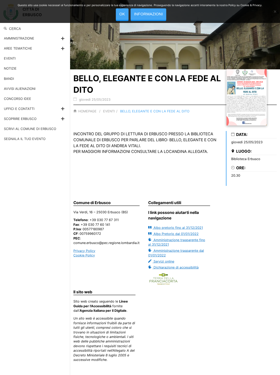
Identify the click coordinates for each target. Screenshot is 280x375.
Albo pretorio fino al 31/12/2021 (178, 228)
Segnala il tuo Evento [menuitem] (25, 139)
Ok (122, 14)
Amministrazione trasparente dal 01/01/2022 (176, 252)
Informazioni (148, 14)
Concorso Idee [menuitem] (17, 99)
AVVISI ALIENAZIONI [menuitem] (19, 89)
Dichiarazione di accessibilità (176, 267)
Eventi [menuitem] (10, 58)
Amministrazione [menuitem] (19, 38)
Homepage (87, 111)
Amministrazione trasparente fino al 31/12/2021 (176, 242)
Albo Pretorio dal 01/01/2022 (176, 234)
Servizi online (163, 261)
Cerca (14, 28)
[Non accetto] (275, 11)
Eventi (109, 111)
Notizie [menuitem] (10, 68)
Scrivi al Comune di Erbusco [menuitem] (30, 129)
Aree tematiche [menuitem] (18, 48)
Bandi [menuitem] (9, 79)
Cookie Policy (84, 255)
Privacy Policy (84, 251)
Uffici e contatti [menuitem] (19, 109)
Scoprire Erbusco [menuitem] (20, 119)
